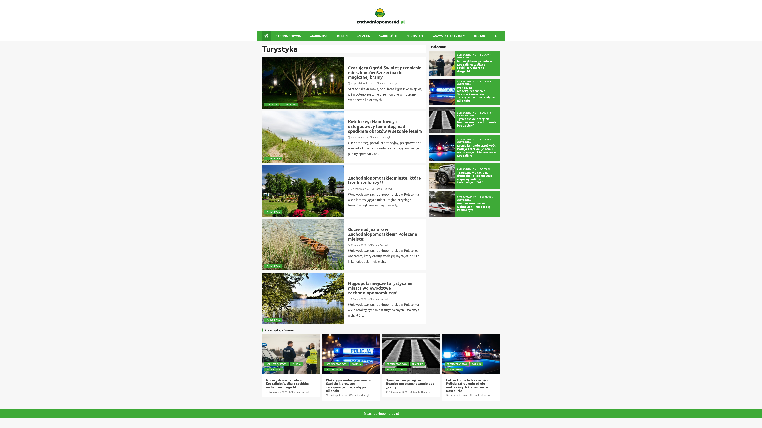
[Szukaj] (496, 36)
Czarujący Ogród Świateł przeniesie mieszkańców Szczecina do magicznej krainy (384, 72)
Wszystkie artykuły (449, 36)
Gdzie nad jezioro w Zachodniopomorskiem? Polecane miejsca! (382, 234)
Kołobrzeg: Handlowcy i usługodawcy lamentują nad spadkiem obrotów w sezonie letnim (385, 126)
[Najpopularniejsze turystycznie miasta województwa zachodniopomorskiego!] (303, 298)
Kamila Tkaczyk (388, 83)
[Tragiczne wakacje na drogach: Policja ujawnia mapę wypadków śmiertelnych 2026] (442, 176)
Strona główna (288, 36)
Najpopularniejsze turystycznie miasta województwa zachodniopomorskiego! (380, 288)
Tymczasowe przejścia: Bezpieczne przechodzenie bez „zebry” (476, 122)
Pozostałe (415, 36)
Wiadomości (319, 36)
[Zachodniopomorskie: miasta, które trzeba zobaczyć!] (303, 191)
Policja (484, 55)
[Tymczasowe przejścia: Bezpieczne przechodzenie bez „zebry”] (442, 120)
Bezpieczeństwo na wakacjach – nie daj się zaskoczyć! (473, 207)
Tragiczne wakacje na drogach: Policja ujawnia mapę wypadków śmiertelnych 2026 (474, 177)
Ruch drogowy (465, 115)
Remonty (485, 113)
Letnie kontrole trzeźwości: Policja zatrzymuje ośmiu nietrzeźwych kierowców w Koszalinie (477, 150)
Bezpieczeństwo (467, 55)
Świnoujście (388, 36)
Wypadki (485, 169)
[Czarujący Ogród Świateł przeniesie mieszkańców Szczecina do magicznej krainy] (303, 83)
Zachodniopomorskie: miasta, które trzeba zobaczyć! (384, 180)
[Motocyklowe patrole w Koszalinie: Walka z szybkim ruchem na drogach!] (442, 63)
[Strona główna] (266, 36)
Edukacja (485, 197)
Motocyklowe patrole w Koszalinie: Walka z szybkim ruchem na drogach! (474, 66)
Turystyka (289, 104)
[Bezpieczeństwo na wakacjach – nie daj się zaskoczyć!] (442, 204)
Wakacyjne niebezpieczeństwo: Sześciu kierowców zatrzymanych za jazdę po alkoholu (476, 94)
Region (342, 36)
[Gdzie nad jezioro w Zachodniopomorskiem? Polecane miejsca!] (303, 244)
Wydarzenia (464, 57)
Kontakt (480, 36)
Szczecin (363, 36)
